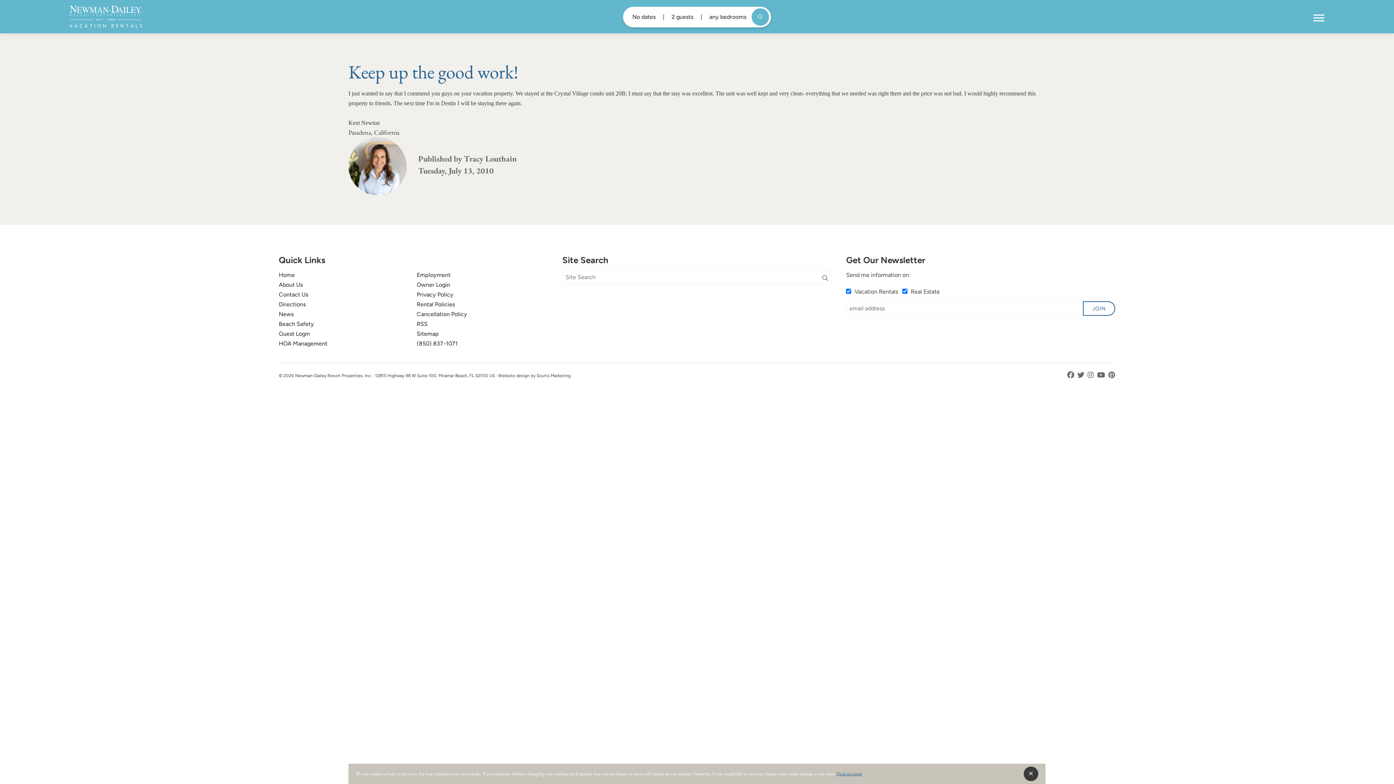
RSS (422, 323)
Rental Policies (436, 304)
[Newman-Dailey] (106, 17)
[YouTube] (1101, 375)
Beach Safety (296, 323)
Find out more (849, 774)
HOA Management (303, 343)
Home (287, 274)
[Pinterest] (1111, 375)
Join (1099, 308)
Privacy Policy (435, 294)
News (286, 314)
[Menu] (1318, 18)
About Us (291, 284)
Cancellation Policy (442, 314)
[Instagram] (1091, 375)
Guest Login (294, 333)
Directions (292, 304)
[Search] (825, 278)
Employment (434, 274)
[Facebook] (1071, 375)
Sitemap (428, 333)
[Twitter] (1081, 375)
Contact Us (293, 294)
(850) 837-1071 (437, 343)
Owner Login (433, 284)
